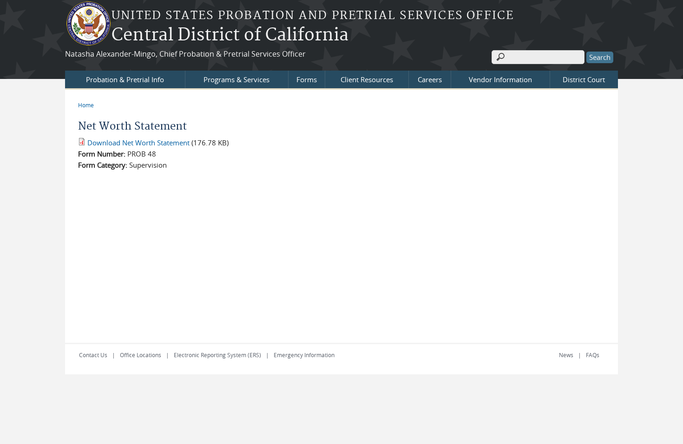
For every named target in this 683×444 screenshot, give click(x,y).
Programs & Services (236, 79)
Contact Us (93, 355)
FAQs (592, 355)
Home (86, 105)
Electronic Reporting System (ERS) (217, 355)
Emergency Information (304, 355)
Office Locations (140, 355)
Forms (306, 79)
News (566, 355)
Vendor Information (500, 79)
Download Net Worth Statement (138, 142)
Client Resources (367, 79)
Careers (430, 79)
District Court (584, 79)
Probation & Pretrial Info (125, 79)
